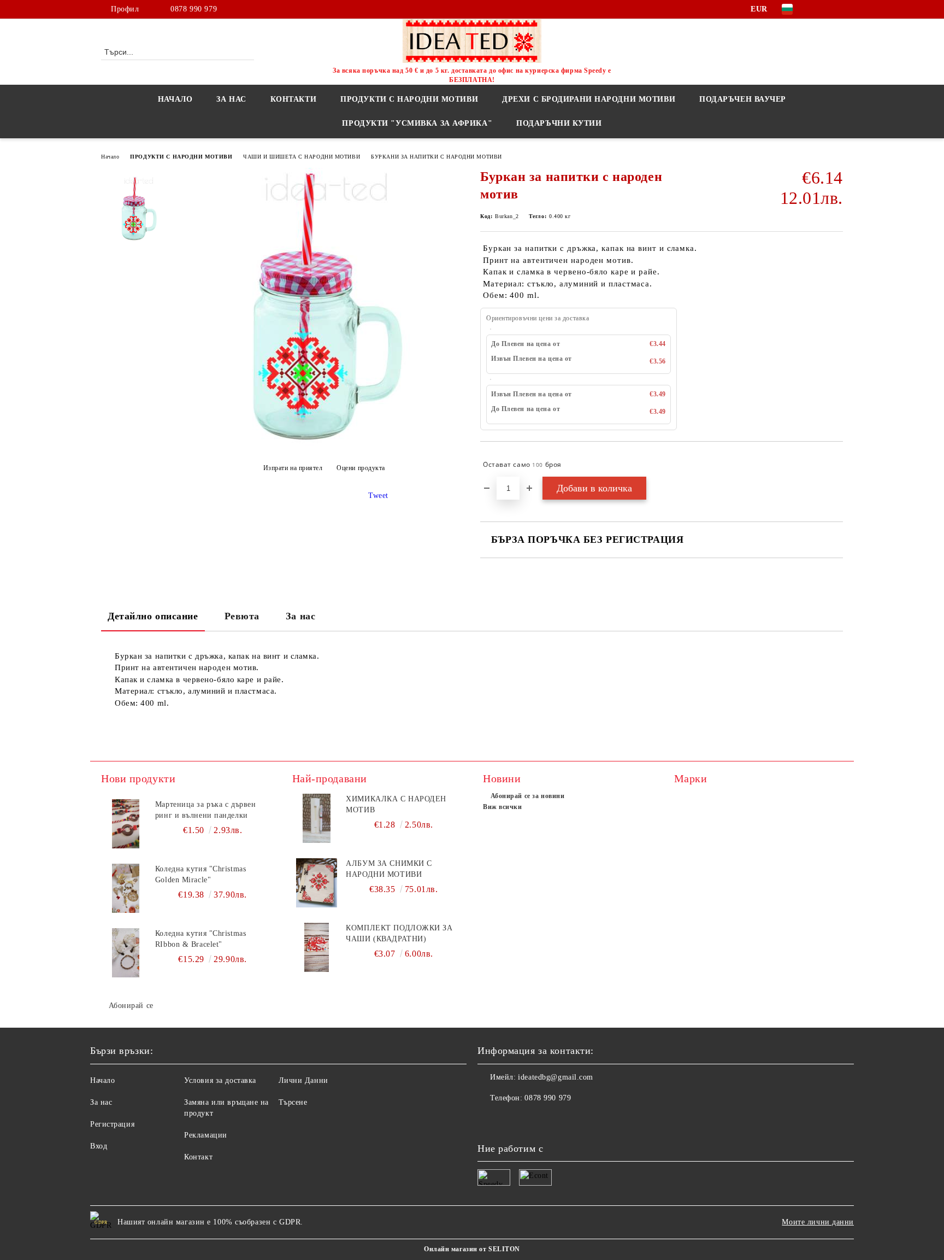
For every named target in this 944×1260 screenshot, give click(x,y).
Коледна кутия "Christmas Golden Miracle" (200, 874)
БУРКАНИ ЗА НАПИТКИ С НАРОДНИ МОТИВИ (436, 157)
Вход (98, 1146)
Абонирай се (131, 1005)
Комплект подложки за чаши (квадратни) (399, 933)
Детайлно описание (153, 616)
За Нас (231, 99)
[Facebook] (821, 9)
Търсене (293, 1102)
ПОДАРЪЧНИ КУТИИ (558, 123)
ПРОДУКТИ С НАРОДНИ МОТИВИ (181, 157)
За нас (300, 616)
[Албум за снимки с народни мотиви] (316, 882)
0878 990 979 (193, 9)
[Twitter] (837, 9)
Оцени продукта (361, 468)
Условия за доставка (220, 1080)
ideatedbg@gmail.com (555, 1077)
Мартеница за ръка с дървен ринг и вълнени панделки (205, 809)
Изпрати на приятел (293, 468)
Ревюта (242, 616)
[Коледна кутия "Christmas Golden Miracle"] (125, 888)
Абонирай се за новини (527, 796)
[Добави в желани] (835, 464)
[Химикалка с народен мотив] (316, 818)
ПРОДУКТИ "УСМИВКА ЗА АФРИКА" (417, 123)
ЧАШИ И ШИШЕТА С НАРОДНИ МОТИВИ (301, 157)
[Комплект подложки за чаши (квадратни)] (316, 947)
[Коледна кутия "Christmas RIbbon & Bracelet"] (125, 952)
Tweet (378, 495)
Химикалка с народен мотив (396, 804)
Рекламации (205, 1135)
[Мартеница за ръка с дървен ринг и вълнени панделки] (125, 823)
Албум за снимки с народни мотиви (389, 868)
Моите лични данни (818, 1222)
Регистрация (112, 1124)
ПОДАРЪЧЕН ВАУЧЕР (742, 99)
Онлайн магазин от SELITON (472, 1249)
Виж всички (502, 807)
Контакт (198, 1157)
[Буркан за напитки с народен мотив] (323, 443)
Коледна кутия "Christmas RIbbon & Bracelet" (200, 938)
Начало (175, 99)
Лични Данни (303, 1080)
